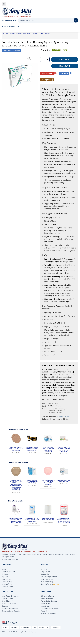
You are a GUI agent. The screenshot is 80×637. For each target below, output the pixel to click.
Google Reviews (50, 584)
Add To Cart (64, 59)
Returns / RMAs (7, 584)
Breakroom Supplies (48, 613)
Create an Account (8, 572)
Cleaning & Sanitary (48, 596)
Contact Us (45, 574)
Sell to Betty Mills (47, 579)
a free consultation (64, 416)
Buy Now (63, 66)
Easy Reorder (6, 579)
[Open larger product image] (20, 77)
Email (44, 406)
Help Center (45, 572)
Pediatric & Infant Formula (50, 608)
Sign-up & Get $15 (8, 598)
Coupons (5, 606)
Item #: (5, 50)
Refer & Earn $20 (7, 601)
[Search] (76, 20)
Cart (18, 26)
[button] (3, 77)
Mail (43, 409)
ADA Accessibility (47, 582)
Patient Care (45, 603)
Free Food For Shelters (10, 608)
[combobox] (45, 59)
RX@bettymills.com (54, 406)
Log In (4, 26)
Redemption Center (9, 603)
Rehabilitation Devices (49, 601)
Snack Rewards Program (10, 596)
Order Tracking (7, 582)
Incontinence (46, 606)
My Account (11, 26)
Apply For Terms (7, 586)
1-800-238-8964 (9, 20)
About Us (44, 569)
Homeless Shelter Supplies (11, 611)
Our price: (46, 50)
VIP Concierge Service (49, 577)
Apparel (44, 611)
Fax (43, 403)
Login (4, 569)
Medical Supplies (47, 598)
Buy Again (5, 577)
